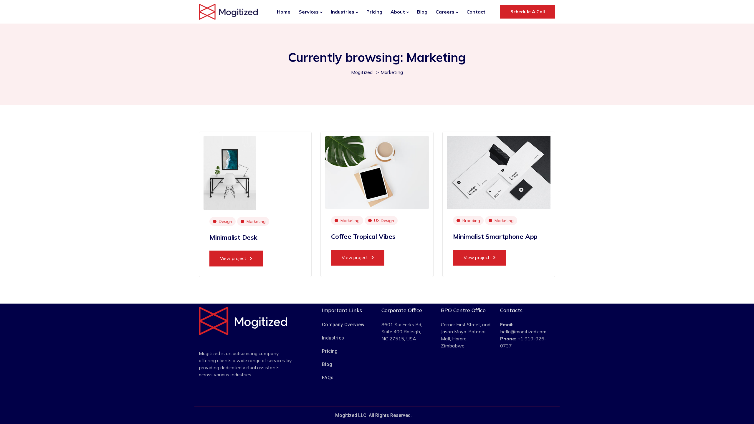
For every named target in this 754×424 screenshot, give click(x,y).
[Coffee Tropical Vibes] (377, 172)
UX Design (384, 220)
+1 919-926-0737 (523, 342)
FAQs (327, 377)
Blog (422, 12)
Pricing (374, 12)
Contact (476, 12)
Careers (445, 12)
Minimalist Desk (233, 237)
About (398, 12)
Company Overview (343, 324)
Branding (471, 220)
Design (225, 221)
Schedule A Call (527, 11)
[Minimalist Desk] (230, 172)
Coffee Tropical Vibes (363, 236)
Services (309, 12)
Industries (342, 12)
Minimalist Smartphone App (495, 236)
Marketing (256, 221)
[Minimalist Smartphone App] (498, 172)
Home (283, 12)
